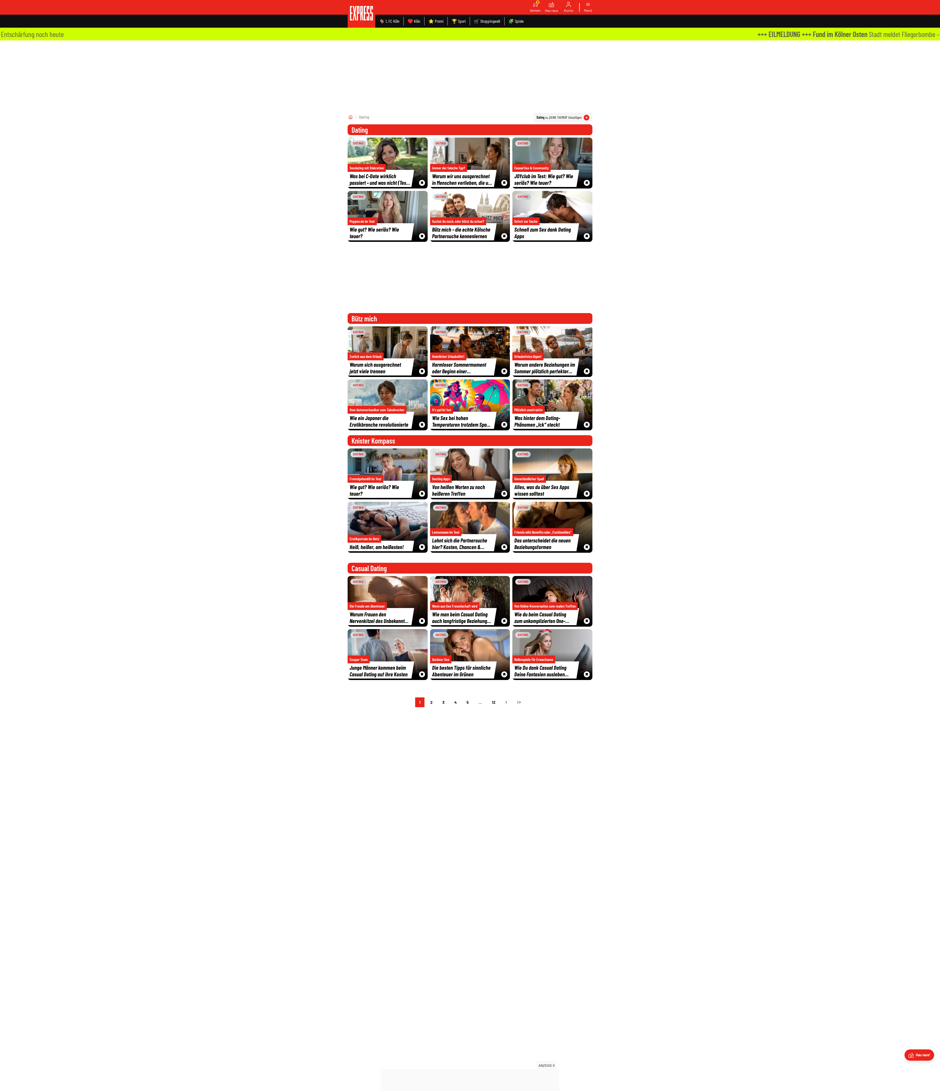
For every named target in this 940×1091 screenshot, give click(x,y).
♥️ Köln (414, 21)
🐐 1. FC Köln (389, 21)
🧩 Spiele (516, 21)
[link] (361, 14)
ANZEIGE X (547, 1065)
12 (493, 702)
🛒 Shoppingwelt (487, 21)
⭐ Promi (436, 21)
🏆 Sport (459, 21)
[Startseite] (350, 117)
